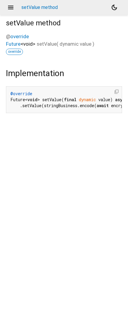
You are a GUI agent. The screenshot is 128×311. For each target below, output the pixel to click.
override (19, 36)
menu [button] (10, 7)
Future (13, 44)
